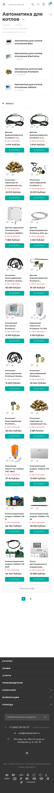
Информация (10, 697)
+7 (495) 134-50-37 (19, 727)
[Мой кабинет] (43, 4)
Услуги (6, 675)
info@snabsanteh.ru (29, 733)
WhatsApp (27, 753)
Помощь (7, 704)
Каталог (7, 661)
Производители (12, 683)
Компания (9, 690)
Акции (6, 668)
